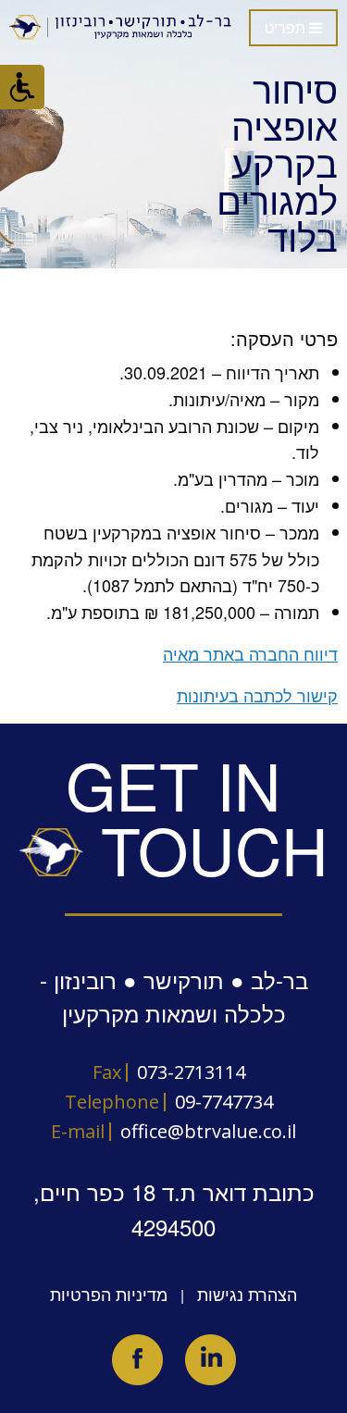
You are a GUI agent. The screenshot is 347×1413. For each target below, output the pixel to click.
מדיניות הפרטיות (108, 1294)
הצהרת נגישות (247, 1294)
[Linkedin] (210, 1359)
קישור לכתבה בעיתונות (257, 695)
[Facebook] (137, 1359)
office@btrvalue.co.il (208, 1131)
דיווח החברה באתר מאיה (250, 653)
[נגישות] (22, 87)
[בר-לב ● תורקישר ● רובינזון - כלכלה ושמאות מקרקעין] (120, 27)
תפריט (287, 28)
